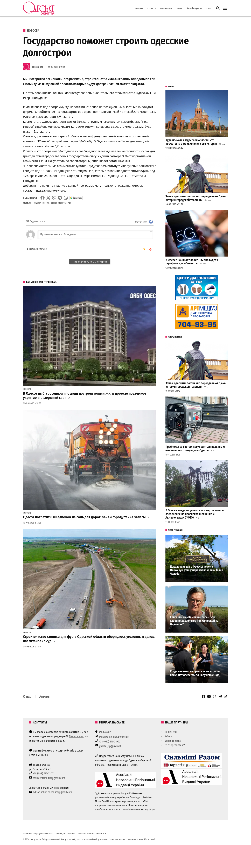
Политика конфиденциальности (38, 833)
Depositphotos (172, 740)
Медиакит (105, 732)
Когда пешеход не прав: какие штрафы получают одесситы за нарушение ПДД (195, 673)
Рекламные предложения (114, 736)
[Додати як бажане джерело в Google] (76, 198)
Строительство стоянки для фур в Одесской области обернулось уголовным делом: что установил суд (89, 638)
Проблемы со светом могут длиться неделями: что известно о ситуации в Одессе (195, 448)
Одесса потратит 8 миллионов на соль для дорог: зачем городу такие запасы (84, 517)
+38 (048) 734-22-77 (43, 773)
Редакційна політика (65, 833)
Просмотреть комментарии (90, 261)
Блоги (179, 8)
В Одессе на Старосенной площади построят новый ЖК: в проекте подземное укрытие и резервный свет (84, 395)
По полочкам (166, 8)
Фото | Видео (193, 8)
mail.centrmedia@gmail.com (49, 778)
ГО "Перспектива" (174, 745)
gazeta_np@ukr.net (110, 746)
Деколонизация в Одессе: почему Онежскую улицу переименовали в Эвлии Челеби (196, 570)
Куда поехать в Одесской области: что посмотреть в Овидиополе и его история (191, 142)
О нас (208, 8)
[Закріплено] (225, 8)
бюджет (37, 203)
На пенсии (170, 732)
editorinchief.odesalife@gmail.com (52, 792)
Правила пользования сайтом (92, 833)
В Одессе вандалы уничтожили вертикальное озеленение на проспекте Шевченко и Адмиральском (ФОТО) (194, 514)
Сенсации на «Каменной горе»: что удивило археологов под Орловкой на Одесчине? (194, 620)
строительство (64, 203)
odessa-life (37, 66)
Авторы (44, 696)
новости (46, 203)
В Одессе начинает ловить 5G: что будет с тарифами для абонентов (191, 261)
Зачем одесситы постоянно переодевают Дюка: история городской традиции (195, 198)
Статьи (151, 8)
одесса (54, 203)
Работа (168, 736)
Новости (139, 8)
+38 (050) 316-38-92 (109, 741)
